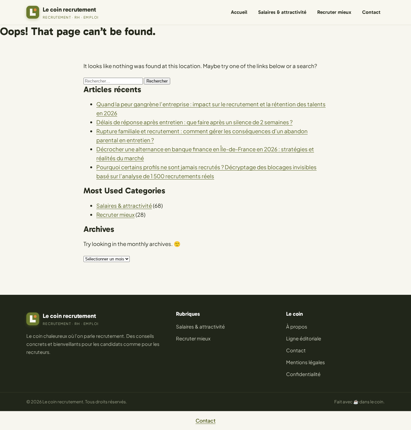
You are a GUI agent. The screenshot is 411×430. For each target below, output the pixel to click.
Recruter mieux (334, 12)
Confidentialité (303, 374)
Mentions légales (305, 362)
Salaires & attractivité (282, 12)
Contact (371, 12)
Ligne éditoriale (303, 338)
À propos (296, 326)
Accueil (239, 12)
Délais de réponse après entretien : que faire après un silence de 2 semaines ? (194, 122)
